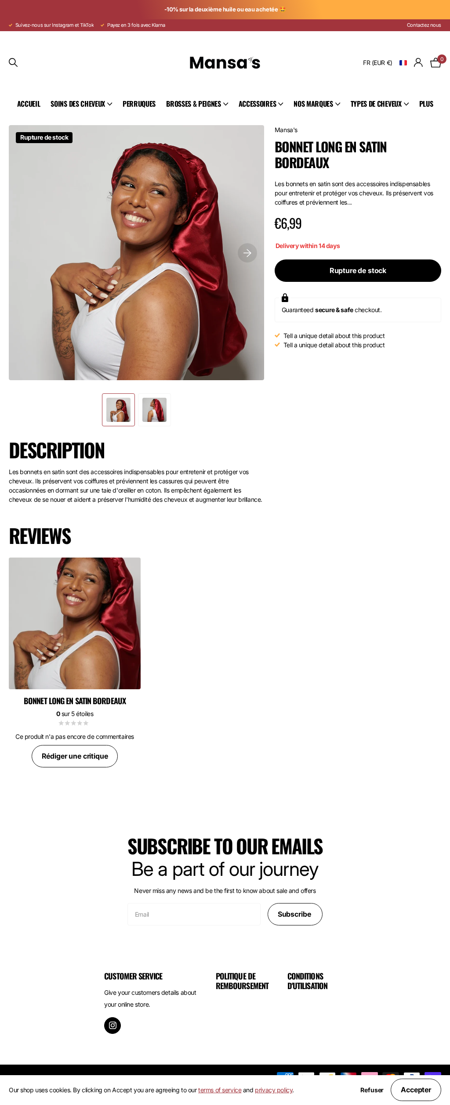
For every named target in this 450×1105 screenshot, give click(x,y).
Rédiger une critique (75, 756)
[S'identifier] (418, 62)
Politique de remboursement (242, 980)
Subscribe (295, 914)
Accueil (28, 103)
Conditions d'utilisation (307, 980)
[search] (13, 62)
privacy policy (273, 1090)
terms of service (219, 1090)
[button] (247, 252)
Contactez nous (424, 25)
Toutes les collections (81, 104)
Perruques (139, 103)
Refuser (372, 1090)
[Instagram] (112, 1025)
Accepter (416, 1089)
